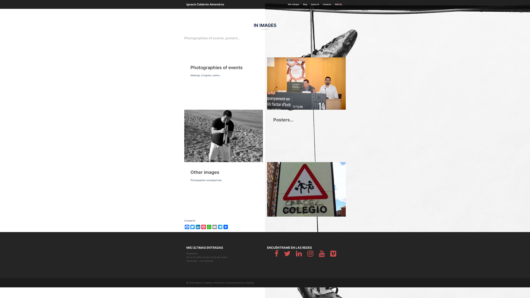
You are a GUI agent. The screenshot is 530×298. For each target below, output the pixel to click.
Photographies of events (216, 67)
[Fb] (277, 255)
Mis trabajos (293, 4)
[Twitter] (287, 255)
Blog (305, 4)
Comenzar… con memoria (199, 261)
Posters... (283, 120)
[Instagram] (310, 255)
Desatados (192, 253)
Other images (204, 172)
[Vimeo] (333, 255)
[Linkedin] (299, 255)
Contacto (327, 4)
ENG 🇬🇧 (338, 4)
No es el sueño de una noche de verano (207, 257)
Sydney (250, 282)
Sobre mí (315, 4)
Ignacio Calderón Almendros (205, 4)
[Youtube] (322, 255)
